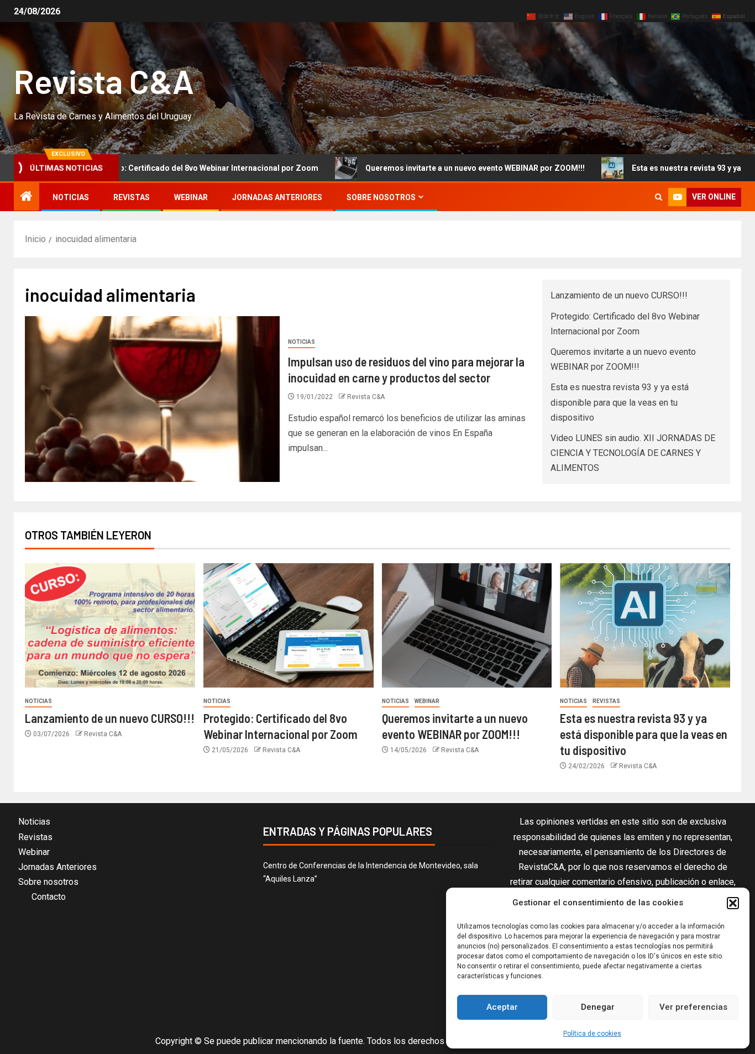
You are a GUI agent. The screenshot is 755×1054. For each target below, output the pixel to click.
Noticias (71, 197)
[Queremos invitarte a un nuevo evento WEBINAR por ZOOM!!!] (467, 625)
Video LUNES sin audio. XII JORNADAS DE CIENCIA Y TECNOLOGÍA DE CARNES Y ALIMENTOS (632, 453)
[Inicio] (26, 197)
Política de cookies (592, 1033)
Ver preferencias (693, 1007)
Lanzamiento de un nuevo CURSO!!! (619, 295)
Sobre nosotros (381, 197)
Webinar (191, 197)
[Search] (658, 197)
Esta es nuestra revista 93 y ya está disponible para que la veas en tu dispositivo (619, 402)
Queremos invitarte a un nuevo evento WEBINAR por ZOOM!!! (430, 168)
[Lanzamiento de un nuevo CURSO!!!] (110, 625)
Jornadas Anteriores (277, 197)
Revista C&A (104, 81)
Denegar (598, 1007)
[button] (732, 903)
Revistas (131, 197)
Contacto (49, 897)
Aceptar (502, 1007)
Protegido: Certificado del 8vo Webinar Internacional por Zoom (157, 168)
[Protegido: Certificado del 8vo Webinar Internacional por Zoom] (288, 625)
